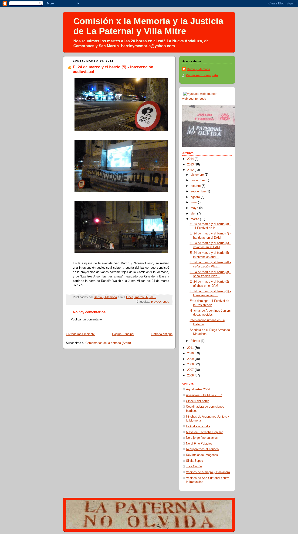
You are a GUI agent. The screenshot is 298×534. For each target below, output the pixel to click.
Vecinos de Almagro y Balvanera (208, 472)
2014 (191, 159)
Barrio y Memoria (198, 69)
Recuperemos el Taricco (202, 449)
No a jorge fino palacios (202, 437)
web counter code (194, 98)
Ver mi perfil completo (202, 75)
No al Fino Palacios (199, 443)
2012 (191, 170)
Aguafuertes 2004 (198, 389)
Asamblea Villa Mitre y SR (204, 395)
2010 (191, 353)
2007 (191, 370)
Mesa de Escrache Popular (204, 432)
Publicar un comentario (86, 319)
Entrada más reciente (80, 334)
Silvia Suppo (194, 460)
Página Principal (123, 334)
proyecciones (160, 301)
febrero (196, 341)
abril (194, 213)
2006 (191, 375)
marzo (195, 219)
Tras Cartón (194, 466)
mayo (195, 208)
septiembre (199, 191)
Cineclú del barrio (197, 401)
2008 (191, 364)
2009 (191, 359)
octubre (196, 186)
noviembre (198, 180)
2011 (191, 347)
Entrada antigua (162, 334)
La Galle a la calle (198, 426)
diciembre (198, 174)
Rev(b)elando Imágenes (202, 455)
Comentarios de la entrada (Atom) (108, 343)
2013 (191, 164)
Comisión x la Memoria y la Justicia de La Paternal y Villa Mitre (148, 26)
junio (194, 202)
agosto (196, 197)
